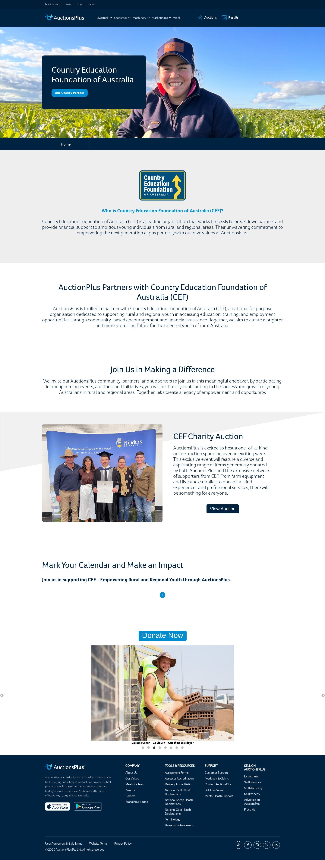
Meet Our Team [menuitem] (134, 784)
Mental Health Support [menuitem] (219, 796)
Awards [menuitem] (130, 790)
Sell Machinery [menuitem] (253, 788)
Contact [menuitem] (91, 3)
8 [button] (182, 748)
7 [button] (176, 748)
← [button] (2, 696)
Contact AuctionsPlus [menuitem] (218, 784)
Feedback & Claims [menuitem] (217, 778)
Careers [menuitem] (130, 796)
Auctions (210, 17)
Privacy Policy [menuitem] (123, 843)
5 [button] (165, 748)
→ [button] (323, 696)
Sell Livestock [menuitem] (252, 782)
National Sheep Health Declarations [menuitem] (179, 802)
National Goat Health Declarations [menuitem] (178, 811)
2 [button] (148, 748)
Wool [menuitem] (176, 18)
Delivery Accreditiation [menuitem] (179, 784)
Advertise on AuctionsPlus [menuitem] (252, 801)
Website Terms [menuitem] (98, 843)
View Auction (222, 508)
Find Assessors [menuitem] (52, 3)
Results (233, 17)
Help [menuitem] (79, 3)
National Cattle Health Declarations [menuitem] (178, 792)
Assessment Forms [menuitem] (176, 772)
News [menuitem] (68, 3)
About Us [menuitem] (131, 772)
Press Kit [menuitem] (249, 809)
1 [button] (143, 748)
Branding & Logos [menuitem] (136, 802)
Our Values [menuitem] (132, 778)
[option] (162, 695)
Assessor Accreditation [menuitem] (179, 778)
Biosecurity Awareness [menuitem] (179, 825)
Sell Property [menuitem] (252, 794)
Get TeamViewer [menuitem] (215, 790)
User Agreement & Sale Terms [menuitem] (63, 843)
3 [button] (154, 748)
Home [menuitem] (66, 144)
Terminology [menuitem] (172, 819)
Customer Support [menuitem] (216, 772)
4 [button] (160, 748)
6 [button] (171, 748)
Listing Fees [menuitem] (251, 776)
